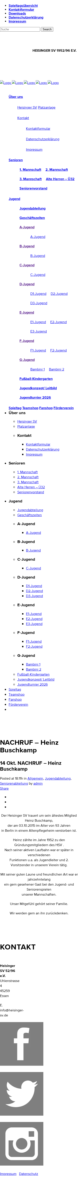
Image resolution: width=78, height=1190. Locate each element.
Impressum (17, 21)
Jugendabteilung (58, 778)
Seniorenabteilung (14, 783)
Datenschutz (28, 1173)
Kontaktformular (21, 9)
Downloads (17, 13)
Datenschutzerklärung (26, 17)
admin (38, 783)
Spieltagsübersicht (23, 5)
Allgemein (35, 778)
